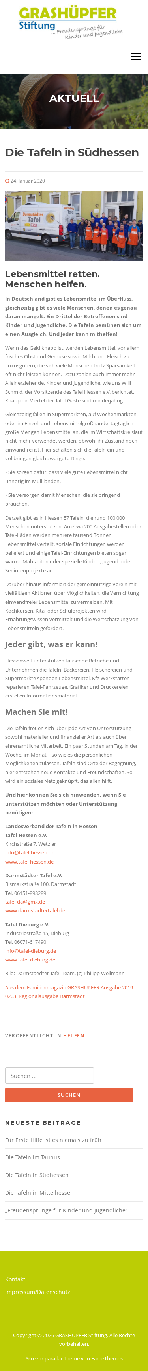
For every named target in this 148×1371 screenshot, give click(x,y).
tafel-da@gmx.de (25, 901)
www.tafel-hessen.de (29, 861)
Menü (136, 56)
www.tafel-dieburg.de (30, 959)
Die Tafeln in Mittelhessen (39, 1192)
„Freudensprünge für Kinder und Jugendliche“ (66, 1210)
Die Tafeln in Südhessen (37, 1175)
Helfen (73, 1035)
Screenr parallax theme (53, 1358)
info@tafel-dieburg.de (30, 950)
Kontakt (15, 1279)
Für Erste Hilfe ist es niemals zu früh (53, 1140)
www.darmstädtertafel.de (35, 910)
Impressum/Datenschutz (37, 1291)
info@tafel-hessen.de (29, 852)
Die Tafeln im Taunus (32, 1157)
